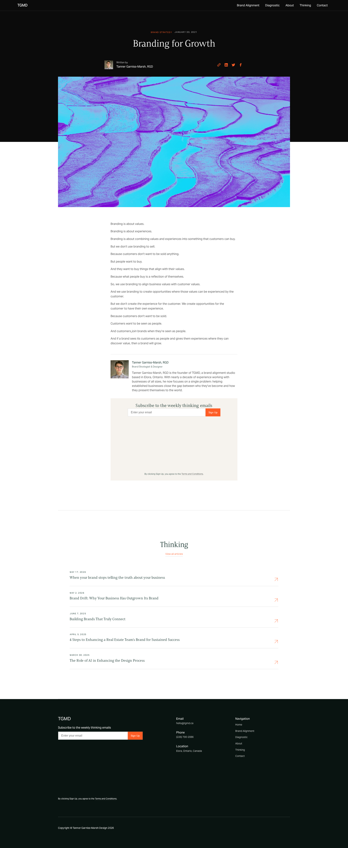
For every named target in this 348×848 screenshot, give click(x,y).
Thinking (305, 5)
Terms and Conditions (192, 474)
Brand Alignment (248, 5)
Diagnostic (272, 5)
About (289, 5)
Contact (322, 5)
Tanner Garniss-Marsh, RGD (150, 362)
